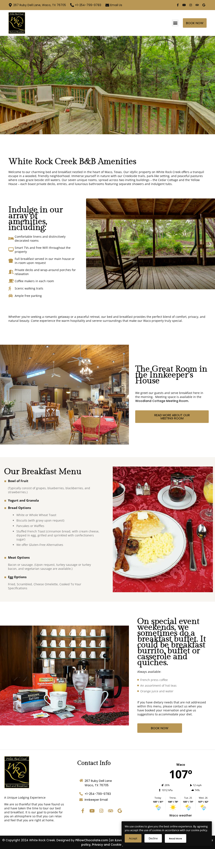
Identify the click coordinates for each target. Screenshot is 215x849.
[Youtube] (184, 5)
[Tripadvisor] (197, 5)
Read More (175, 838)
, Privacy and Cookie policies (112, 844)
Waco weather (180, 815)
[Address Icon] (10, 5)
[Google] (204, 5)
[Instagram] (191, 5)
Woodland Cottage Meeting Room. (162, 401)
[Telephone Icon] (72, 5)
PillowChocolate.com (91, 840)
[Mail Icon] (107, 5)
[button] (175, 23)
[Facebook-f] (178, 5)
